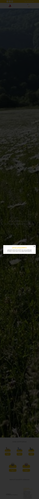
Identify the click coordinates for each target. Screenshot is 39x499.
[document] (19, 249)
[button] (34, 246)
